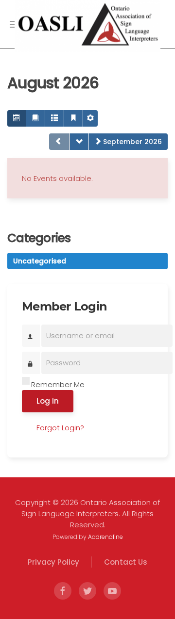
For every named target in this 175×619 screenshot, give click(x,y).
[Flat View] (35, 118)
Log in (47, 401)
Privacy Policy (53, 562)
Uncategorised (39, 261)
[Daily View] (73, 118)
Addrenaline (105, 537)
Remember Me (58, 384)
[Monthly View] (16, 118)
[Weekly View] (54, 118)
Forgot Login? (60, 428)
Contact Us (125, 562)
